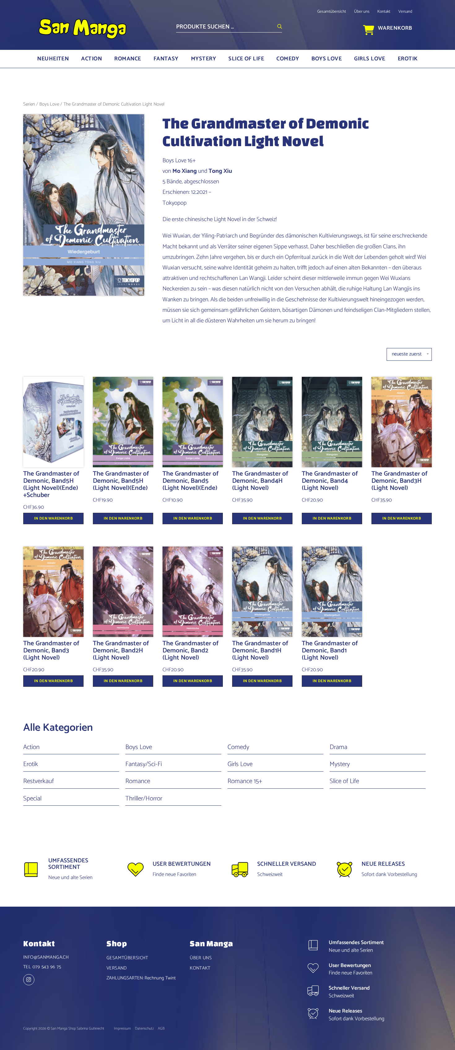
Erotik (408, 58)
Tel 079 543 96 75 (42, 967)
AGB (161, 1028)
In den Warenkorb (53, 518)
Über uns (362, 12)
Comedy (287, 58)
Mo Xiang (184, 171)
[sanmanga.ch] (30, 980)
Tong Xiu (220, 171)
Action (91, 58)
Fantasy (166, 58)
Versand (405, 12)
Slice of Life (246, 58)
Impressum (123, 1028)
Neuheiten (53, 58)
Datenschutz (145, 1028)
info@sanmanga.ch (46, 957)
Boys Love (326, 58)
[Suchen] (279, 27)
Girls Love (369, 58)
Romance (127, 58)
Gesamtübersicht (331, 12)
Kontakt (383, 12)
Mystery (203, 58)
